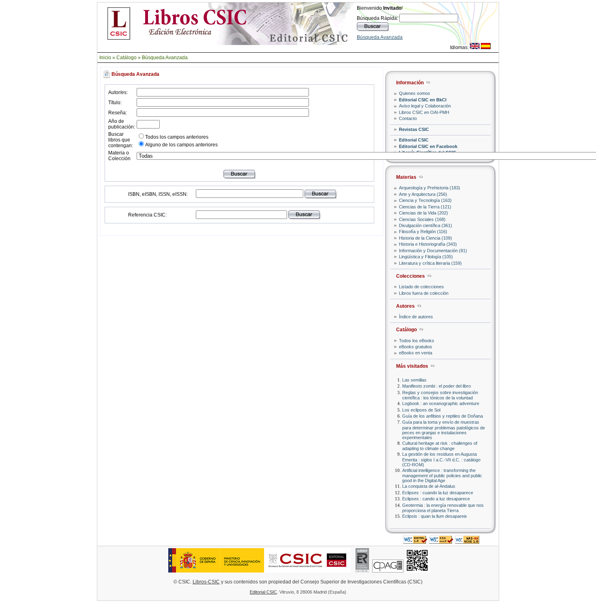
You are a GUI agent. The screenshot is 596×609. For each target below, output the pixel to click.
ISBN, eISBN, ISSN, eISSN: (158, 194)
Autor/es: (118, 92)
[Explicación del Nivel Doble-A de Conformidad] (467, 541)
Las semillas (414, 379)
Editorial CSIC (414, 139)
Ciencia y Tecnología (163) (425, 200)
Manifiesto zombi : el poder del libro (436, 386)
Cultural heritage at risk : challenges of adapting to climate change (439, 446)
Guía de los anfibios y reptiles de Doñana (442, 416)
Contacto (408, 118)
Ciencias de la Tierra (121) (425, 206)
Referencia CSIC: (147, 215)
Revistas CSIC (414, 129)
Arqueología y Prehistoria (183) (429, 187)
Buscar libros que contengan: (120, 139)
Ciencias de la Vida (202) (423, 212)
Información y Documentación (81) (433, 250)
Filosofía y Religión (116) (423, 231)
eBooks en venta (415, 352)
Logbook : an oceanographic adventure (440, 403)
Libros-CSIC (206, 582)
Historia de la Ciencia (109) (425, 238)
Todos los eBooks (416, 340)
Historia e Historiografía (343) (428, 244)
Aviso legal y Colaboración (425, 105)
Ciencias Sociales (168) (422, 219)
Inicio (105, 57)
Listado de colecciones (421, 286)
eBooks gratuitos (415, 346)
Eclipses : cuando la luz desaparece (437, 492)
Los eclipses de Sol (421, 409)
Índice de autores (416, 316)
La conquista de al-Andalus (428, 486)
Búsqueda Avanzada (380, 37)
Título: (115, 102)
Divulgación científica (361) (425, 225)
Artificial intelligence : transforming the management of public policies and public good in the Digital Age (442, 475)
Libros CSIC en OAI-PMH (424, 112)
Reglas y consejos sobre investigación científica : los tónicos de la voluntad (440, 395)
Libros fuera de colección (423, 293)
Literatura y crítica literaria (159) (430, 263)
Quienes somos (414, 93)
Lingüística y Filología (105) (426, 256)
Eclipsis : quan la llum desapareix (434, 516)
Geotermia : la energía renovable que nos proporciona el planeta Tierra (443, 508)
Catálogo (126, 57)
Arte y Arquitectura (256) (423, 194)
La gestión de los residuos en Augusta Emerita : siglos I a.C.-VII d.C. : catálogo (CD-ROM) (441, 459)
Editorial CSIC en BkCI (422, 99)
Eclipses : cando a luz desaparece (436, 498)
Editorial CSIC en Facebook (428, 146)
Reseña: (117, 113)
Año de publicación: (121, 124)
